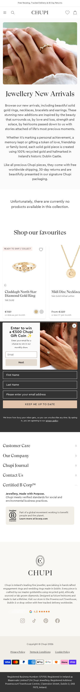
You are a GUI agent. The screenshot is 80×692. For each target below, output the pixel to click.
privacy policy (52, 421)
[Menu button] (5, 12)
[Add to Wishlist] (41, 249)
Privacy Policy (17, 652)
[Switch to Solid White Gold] (41, 312)
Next (21, 362)
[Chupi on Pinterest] (45, 620)
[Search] (13, 12)
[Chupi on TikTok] (34, 620)
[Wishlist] (67, 12)
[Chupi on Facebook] (57, 620)
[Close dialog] (74, 325)
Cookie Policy (62, 652)
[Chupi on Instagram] (22, 620)
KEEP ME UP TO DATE (40, 404)
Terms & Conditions (40, 652)
